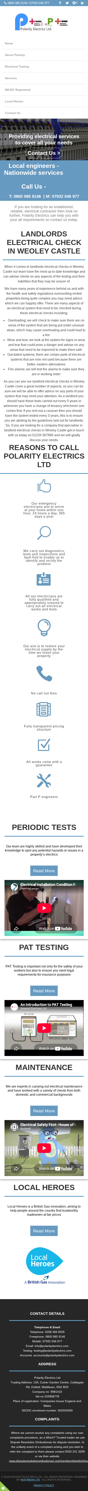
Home (9, 43)
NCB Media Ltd (30, 1479)
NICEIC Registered (17, 89)
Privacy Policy (44, 1485)
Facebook (60, 3)
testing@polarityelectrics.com (53, 1350)
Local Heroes (14, 101)
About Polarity (15, 55)
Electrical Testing (17, 66)
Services (11, 78)
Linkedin (82, 3)
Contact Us (12, 113)
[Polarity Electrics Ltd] (44, 23)
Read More (44, 870)
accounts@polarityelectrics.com (54, 1355)
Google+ (75, 3)
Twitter (67, 3)
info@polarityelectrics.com (52, 1346)
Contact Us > (44, 153)
